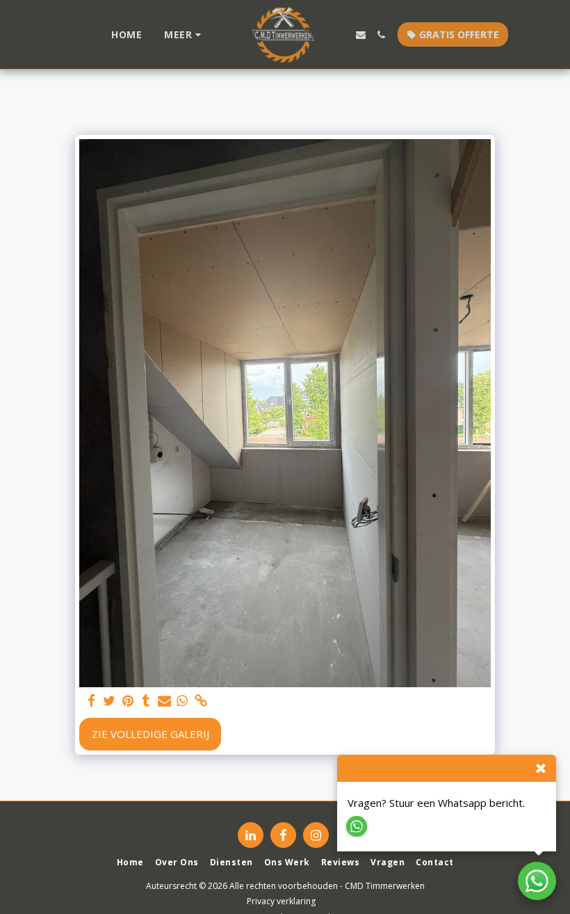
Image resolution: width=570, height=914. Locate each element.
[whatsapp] (182, 700)
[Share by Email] (164, 700)
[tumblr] (146, 700)
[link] (200, 700)
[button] (360, 35)
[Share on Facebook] (91, 700)
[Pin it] (127, 700)
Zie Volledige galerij (150, 734)
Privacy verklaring (281, 901)
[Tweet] (109, 700)
